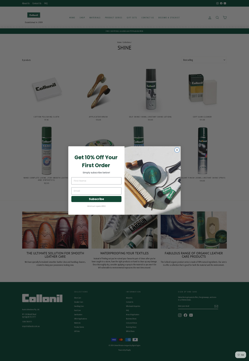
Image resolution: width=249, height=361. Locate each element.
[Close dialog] (177, 149)
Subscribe (96, 199)
